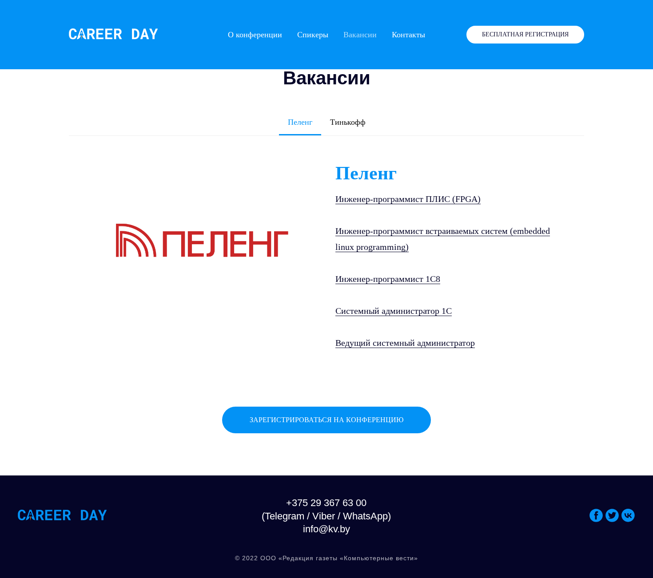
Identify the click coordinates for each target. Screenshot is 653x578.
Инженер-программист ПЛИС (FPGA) (408, 199)
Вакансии (360, 34)
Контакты (408, 34)
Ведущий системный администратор (405, 343)
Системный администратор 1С (393, 311)
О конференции (255, 34)
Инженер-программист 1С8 (387, 279)
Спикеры (312, 34)
